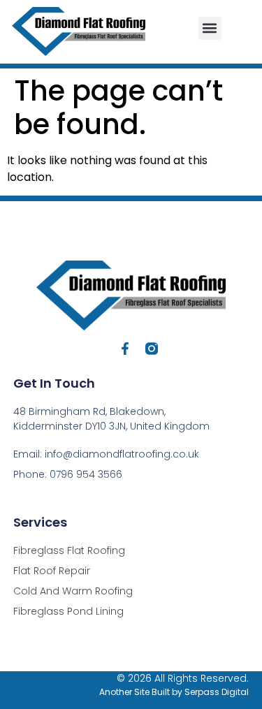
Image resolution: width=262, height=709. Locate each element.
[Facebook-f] (125, 348)
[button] (209, 28)
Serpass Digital (216, 692)
